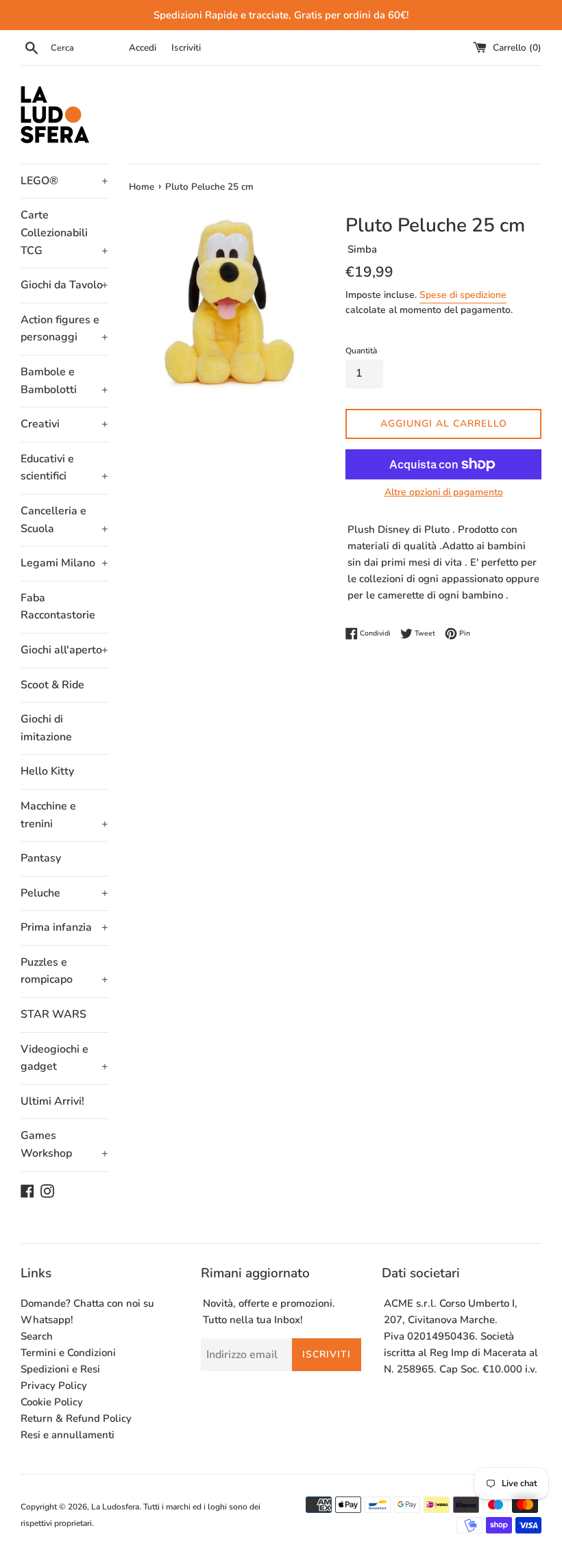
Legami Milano (64, 563)
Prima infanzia (64, 927)
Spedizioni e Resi (60, 1369)
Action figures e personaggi (64, 328)
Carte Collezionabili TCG (64, 233)
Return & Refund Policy (76, 1418)
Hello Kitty (47, 771)
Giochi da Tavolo (64, 284)
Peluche (64, 893)
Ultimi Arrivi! (52, 1101)
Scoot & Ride (52, 684)
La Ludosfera (115, 1506)
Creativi (64, 423)
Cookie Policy (52, 1402)
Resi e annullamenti (67, 1435)
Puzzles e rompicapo (64, 971)
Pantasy (41, 858)
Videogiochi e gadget (64, 1058)
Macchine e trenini (64, 815)
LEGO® (64, 180)
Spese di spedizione (462, 294)
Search (37, 1336)
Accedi (142, 47)
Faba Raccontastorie (58, 606)
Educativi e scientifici (64, 467)
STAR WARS (53, 1014)
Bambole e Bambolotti (64, 380)
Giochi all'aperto (64, 649)
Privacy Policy (54, 1385)
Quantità (361, 350)
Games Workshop (64, 1144)
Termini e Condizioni (68, 1352)
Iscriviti (186, 47)
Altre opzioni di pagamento (443, 492)
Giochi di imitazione (46, 728)
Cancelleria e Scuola (64, 519)
